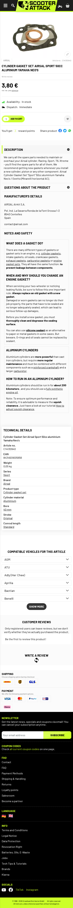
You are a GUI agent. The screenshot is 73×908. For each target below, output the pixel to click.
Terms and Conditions (15, 830)
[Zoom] (67, 54)
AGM (7, 559)
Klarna (5, 874)
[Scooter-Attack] (36, 5)
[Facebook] (11, 889)
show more (36, 606)
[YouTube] (4, 890)
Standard (8, 526)
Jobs (5, 857)
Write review (7, 76)
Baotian (9, 590)
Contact (6, 762)
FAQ (4, 767)
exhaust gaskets (16, 260)
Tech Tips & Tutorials (14, 863)
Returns (6, 784)
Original (8, 518)
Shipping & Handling (14, 778)
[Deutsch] (4, 816)
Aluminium (9, 500)
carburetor (20, 370)
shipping (15, 90)
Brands (6, 869)
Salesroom (8, 795)
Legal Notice (9, 835)
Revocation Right (12, 846)
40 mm (7, 509)
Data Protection (11, 841)
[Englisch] (11, 816)
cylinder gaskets (51, 253)
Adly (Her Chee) (14, 575)
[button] (60, 130)
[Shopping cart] (67, 5)
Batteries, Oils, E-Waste (16, 852)
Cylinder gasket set (14, 492)
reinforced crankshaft (46, 367)
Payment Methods (12, 773)
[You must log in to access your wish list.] (67, 119)
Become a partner (12, 801)
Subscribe (57, 735)
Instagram (32, 889)
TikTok (19, 889)
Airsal (6, 60)
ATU (7, 567)
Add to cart (16, 119)
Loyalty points (10, 789)
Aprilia (8, 583)
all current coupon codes (24, 749)
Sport (6, 474)
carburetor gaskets (38, 260)
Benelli (9, 598)
